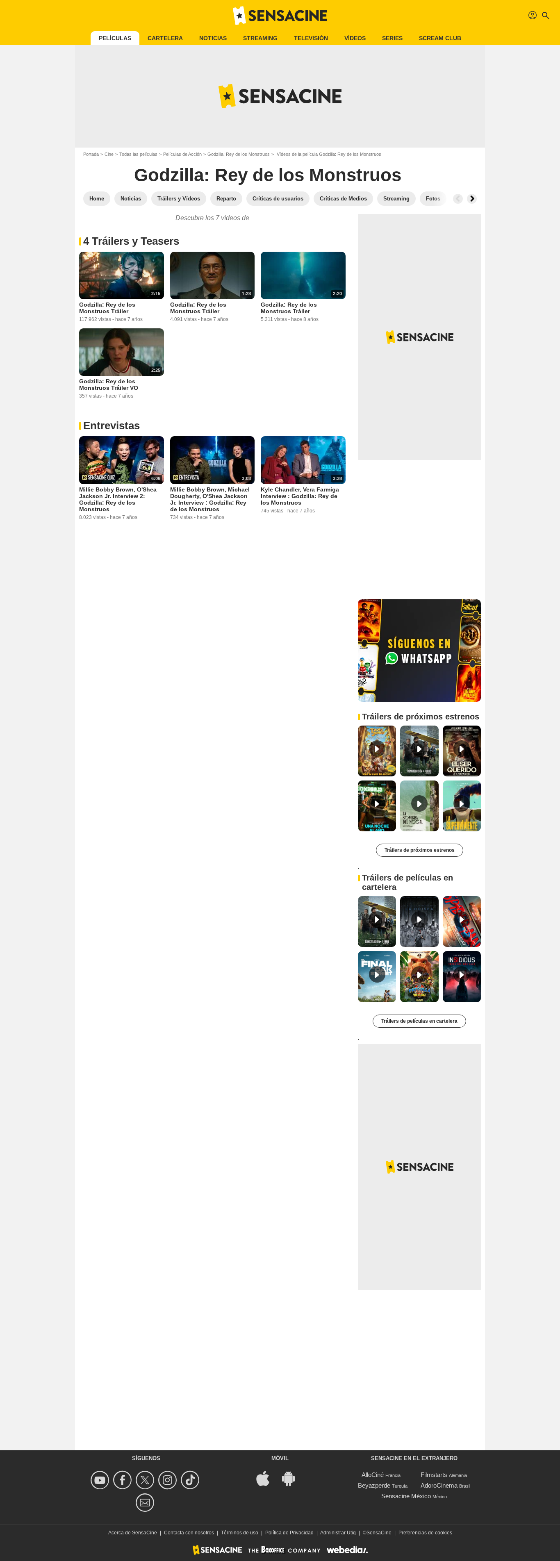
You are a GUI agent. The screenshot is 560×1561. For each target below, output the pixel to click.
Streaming (260, 38)
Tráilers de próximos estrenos (420, 850)
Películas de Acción (182, 154)
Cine (109, 154)
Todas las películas (138, 154)
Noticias (213, 38)
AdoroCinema (439, 1485)
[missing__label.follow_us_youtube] (101, 1480)
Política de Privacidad (289, 1533)
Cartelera (165, 38)
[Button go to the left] (458, 199)
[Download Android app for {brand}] (293, 1477)
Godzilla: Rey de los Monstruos (238, 154)
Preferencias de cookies (425, 1533)
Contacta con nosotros (189, 1533)
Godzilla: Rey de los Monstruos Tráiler (107, 307)
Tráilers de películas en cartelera (419, 1021)
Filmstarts (434, 1474)
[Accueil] (280, 15)
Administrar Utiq (338, 1533)
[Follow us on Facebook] (123, 1480)
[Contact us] (146, 1502)
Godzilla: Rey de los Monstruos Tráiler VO (108, 384)
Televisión (311, 38)
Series (392, 38)
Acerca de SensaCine (132, 1533)
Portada (91, 154)
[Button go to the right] (472, 199)
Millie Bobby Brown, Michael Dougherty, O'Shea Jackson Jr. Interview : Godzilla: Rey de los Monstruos (210, 499)
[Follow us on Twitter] (146, 1480)
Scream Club (440, 38)
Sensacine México (406, 1496)
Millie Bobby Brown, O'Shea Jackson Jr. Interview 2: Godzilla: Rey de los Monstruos (118, 499)
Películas (115, 38)
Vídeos (355, 38)
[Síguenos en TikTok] (191, 1480)
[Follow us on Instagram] (168, 1480)
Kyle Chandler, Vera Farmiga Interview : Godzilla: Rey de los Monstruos (300, 496)
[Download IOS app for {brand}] (267, 1477)
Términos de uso (239, 1533)
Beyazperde (374, 1485)
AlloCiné (373, 1474)
